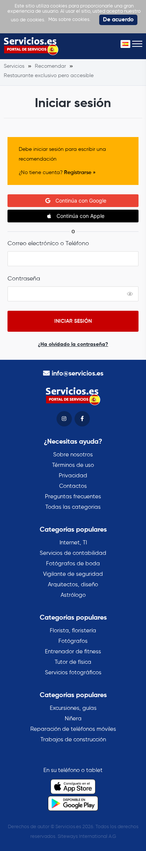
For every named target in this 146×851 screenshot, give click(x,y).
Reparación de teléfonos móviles (73, 729)
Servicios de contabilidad (73, 553)
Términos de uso (73, 465)
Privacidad (73, 475)
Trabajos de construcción (73, 739)
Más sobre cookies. (69, 19)
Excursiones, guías (73, 708)
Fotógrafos (73, 641)
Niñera (73, 718)
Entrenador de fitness (73, 651)
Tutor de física (73, 662)
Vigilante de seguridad (73, 574)
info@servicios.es (77, 373)
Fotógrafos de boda (73, 563)
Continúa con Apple (79, 216)
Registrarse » (79, 172)
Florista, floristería (73, 630)
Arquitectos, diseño (73, 584)
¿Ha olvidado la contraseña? (73, 344)
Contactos (73, 486)
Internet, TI (73, 542)
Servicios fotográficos (73, 672)
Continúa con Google (80, 200)
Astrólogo (73, 595)
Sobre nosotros (73, 455)
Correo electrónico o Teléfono (48, 244)
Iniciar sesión (73, 321)
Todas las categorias (73, 507)
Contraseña (23, 279)
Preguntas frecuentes (73, 496)
